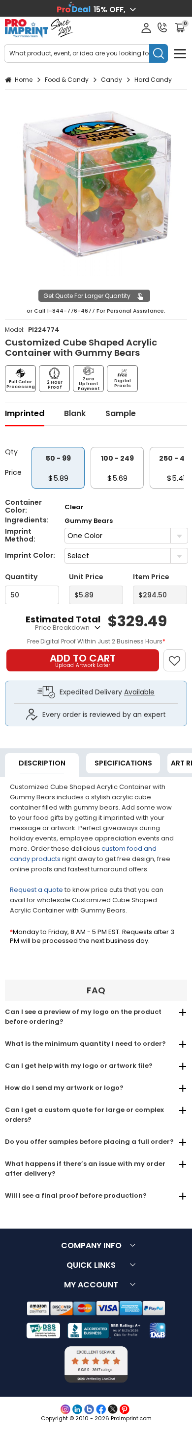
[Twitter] (113, 1409)
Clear (74, 507)
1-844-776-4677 (71, 311)
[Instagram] (65, 1409)
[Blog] (89, 1409)
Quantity (21, 577)
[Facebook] (101, 1409)
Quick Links (91, 1265)
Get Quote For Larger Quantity (86, 296)
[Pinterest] (124, 1409)
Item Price (151, 577)
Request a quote (36, 889)
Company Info (91, 1245)
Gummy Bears (88, 520)
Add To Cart (83, 660)
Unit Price (86, 577)
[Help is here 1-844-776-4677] (162, 27)
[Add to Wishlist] (179, 655)
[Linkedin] (77, 1409)
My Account (91, 1284)
